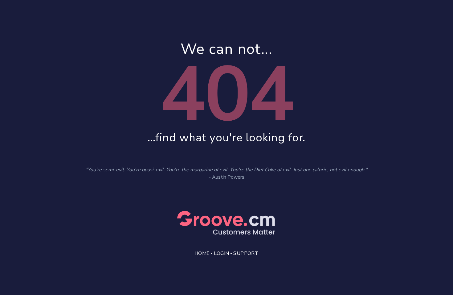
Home (202, 253)
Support (246, 253)
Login (221, 253)
